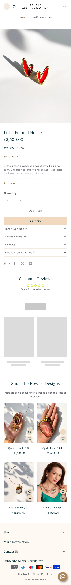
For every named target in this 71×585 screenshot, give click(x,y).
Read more (9, 183)
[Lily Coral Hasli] (52, 482)
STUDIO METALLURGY (40, 574)
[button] (35, 211)
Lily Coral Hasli (52, 507)
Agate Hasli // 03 (19, 507)
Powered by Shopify (35, 579)
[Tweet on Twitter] (23, 263)
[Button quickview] (30, 432)
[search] (14, 6)
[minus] (7, 200)
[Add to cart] (30, 498)
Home (22, 17)
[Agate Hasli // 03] (19, 482)
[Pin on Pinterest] (31, 263)
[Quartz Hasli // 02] (19, 423)
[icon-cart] (63, 6)
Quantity (10, 193)
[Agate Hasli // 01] (52, 423)
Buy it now (35, 220)
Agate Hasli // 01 (52, 448)
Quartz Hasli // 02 (18, 448)
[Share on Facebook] (15, 263)
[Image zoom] (35, 76)
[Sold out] (30, 438)
